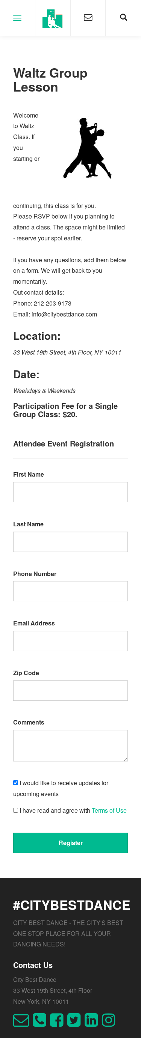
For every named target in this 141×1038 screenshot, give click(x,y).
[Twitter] (76, 1023)
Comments (28, 722)
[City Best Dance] (53, 18)
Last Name (28, 524)
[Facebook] (58, 1023)
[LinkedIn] (93, 1023)
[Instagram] (110, 1023)
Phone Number (34, 573)
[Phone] (41, 1023)
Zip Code (26, 672)
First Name (28, 474)
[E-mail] (23, 1023)
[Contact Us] (88, 18)
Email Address (34, 623)
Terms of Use (109, 810)
